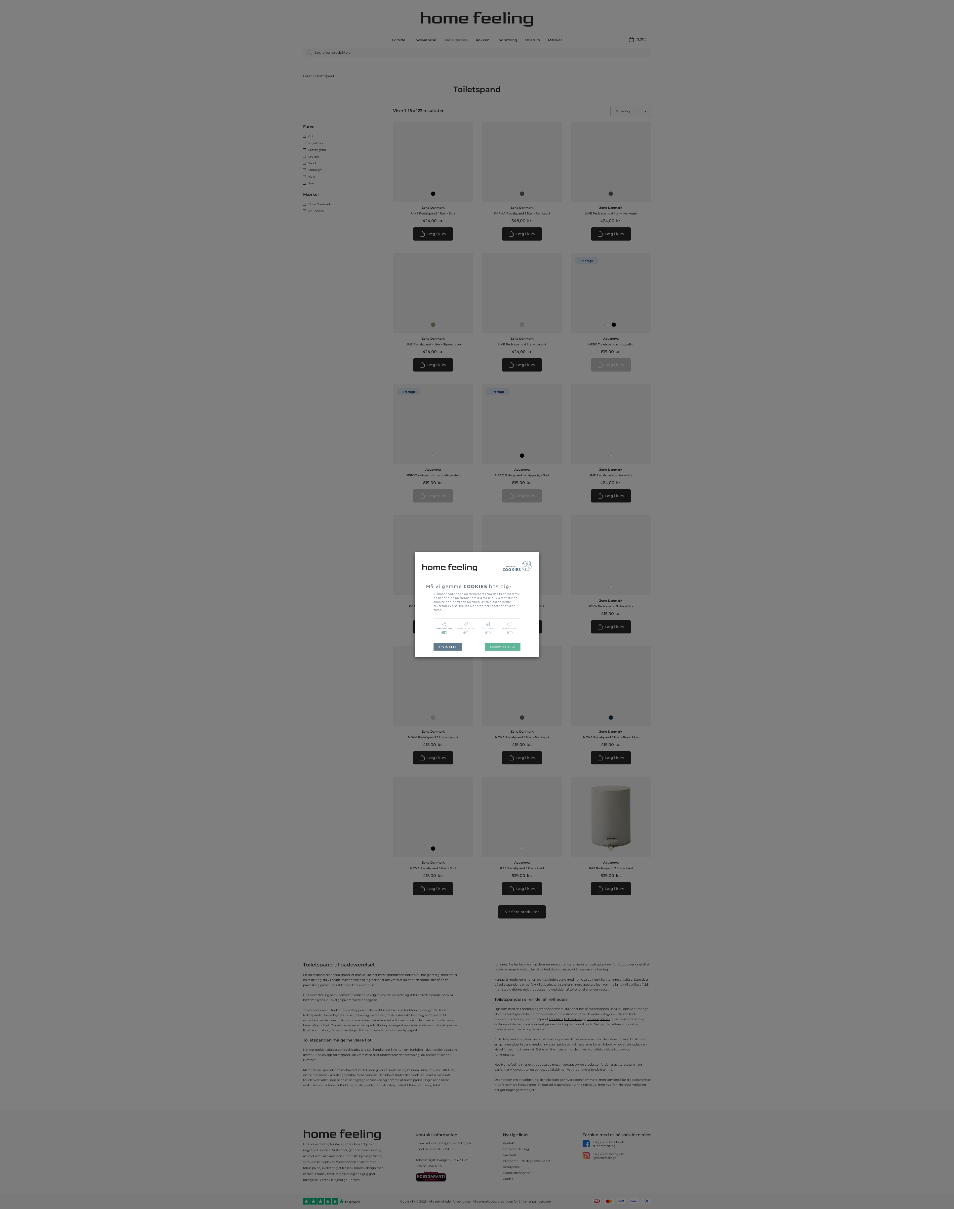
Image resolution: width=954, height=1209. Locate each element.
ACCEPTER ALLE (503, 647)
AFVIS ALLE (447, 647)
